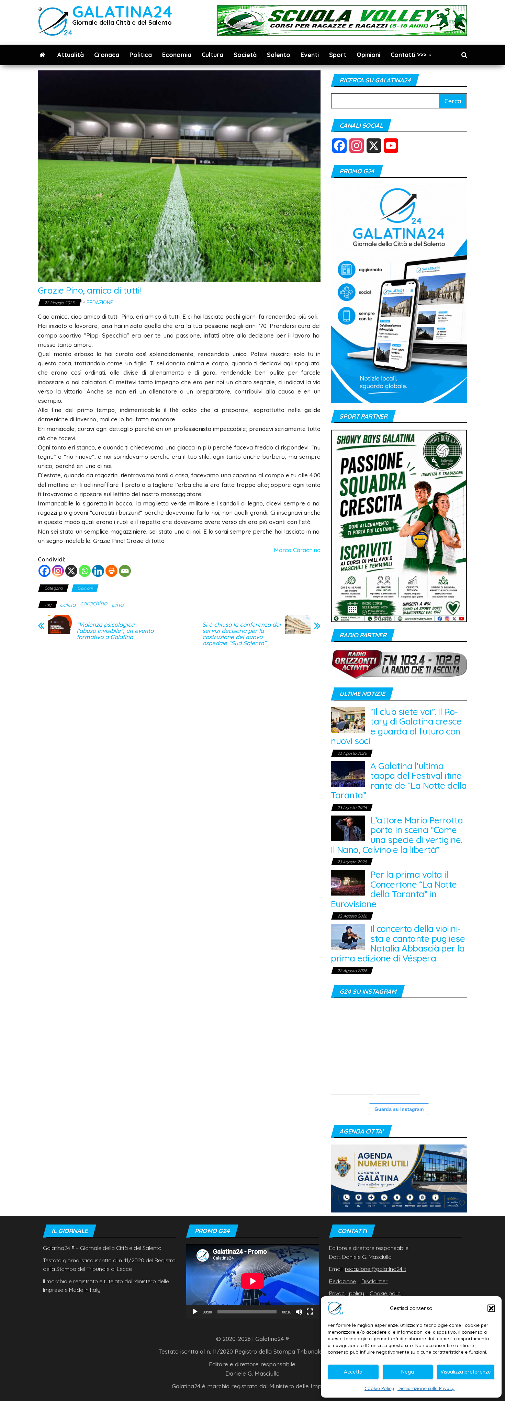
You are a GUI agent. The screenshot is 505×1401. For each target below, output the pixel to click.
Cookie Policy (379, 1388)
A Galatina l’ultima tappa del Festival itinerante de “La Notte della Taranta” (399, 780)
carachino (93, 603)
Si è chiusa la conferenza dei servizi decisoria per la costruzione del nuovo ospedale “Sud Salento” (241, 634)
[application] (252, 1281)
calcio (68, 604)
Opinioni (368, 55)
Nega (407, 1371)
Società (245, 55)
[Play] (195, 1311)
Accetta (353, 1371)
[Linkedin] (98, 571)
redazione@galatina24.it (375, 1268)
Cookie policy (387, 1293)
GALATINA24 (122, 11)
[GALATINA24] (42, 55)
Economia (176, 55)
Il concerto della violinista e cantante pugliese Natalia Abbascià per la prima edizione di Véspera (398, 943)
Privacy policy (346, 1293)
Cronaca (106, 55)
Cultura (212, 55)
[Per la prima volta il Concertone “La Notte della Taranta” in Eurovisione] (348, 882)
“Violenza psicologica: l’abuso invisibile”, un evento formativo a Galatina (115, 631)
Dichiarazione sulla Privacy (425, 1388)
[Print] (111, 571)
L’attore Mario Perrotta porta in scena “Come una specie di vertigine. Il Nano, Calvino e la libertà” (397, 835)
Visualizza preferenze (465, 1371)
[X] (71, 571)
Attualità (70, 55)
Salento (278, 55)
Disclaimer (374, 1281)
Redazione (100, 302)
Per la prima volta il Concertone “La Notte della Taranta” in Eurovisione (394, 889)
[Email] (125, 571)
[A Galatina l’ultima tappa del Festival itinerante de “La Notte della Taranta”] (348, 773)
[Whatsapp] (85, 571)
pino (117, 604)
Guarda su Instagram (399, 1109)
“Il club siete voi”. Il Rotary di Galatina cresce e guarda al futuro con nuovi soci (396, 726)
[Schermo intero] (309, 1311)
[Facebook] (44, 571)
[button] (491, 1308)
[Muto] (298, 1311)
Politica (141, 55)
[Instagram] (58, 571)
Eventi (310, 55)
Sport (337, 55)
